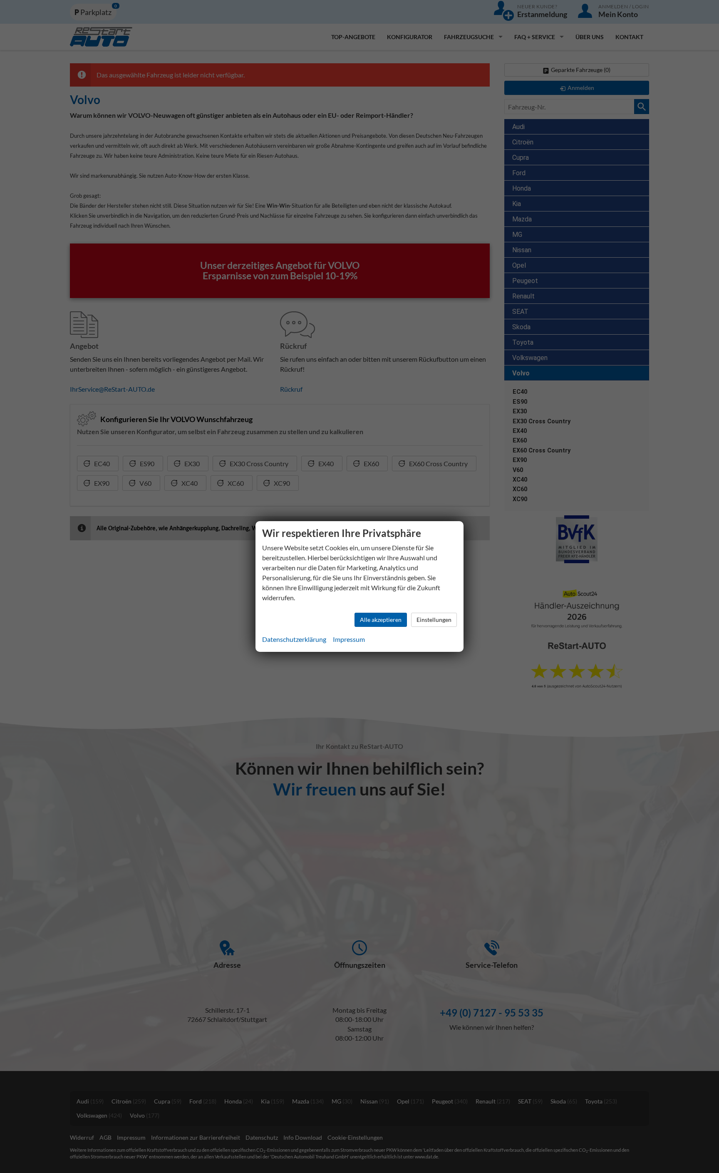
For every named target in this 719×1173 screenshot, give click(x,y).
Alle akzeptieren (381, 619)
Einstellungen (434, 619)
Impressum (349, 639)
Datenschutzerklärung (294, 639)
